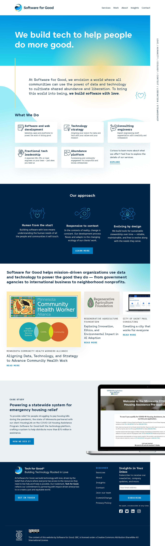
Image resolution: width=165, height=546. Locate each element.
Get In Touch (26, 498)
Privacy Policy (103, 503)
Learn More (82, 251)
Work (116, 8)
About (125, 8)
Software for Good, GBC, (68, 537)
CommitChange (104, 498)
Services (106, 8)
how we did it (22, 441)
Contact (146, 8)
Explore (115, 162)
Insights (135, 8)
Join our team (103, 493)
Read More (13, 365)
